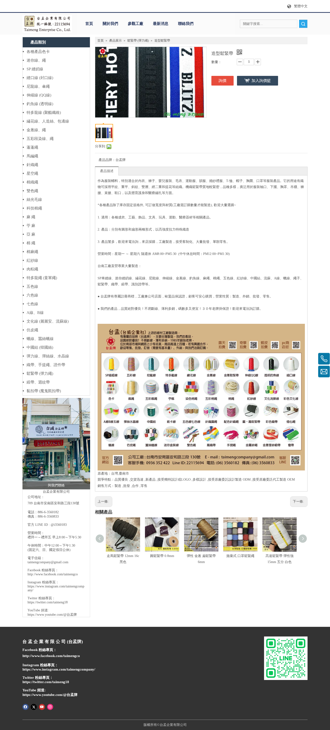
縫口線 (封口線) (40, 78)
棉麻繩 (32, 252)
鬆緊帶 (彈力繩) (40, 373)
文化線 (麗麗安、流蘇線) (48, 321)
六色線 (32, 295)
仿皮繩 (32, 330)
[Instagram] (50, 706)
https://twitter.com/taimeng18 (48, 602)
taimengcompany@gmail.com (48, 562)
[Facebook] (25, 706)
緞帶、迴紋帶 (38, 382)
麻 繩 (31, 217)
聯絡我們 (186, 24)
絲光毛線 (34, 199)
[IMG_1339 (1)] (56, 443)
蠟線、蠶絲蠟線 (40, 339)
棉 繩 (31, 243)
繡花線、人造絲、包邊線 (48, 121)
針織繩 (32, 165)
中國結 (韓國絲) (40, 347)
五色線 (32, 286)
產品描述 (107, 171)
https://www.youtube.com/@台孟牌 (52, 614)
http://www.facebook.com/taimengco (53, 574)
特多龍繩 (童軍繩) (42, 278)
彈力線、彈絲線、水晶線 (48, 356)
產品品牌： (107, 160)
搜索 (303, 24)
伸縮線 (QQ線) (39, 95)
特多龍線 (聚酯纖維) (44, 112)
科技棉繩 (34, 208)
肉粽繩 (32, 269)
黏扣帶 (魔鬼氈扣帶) (44, 391)
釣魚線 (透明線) (40, 104)
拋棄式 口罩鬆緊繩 (240, 556)
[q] (47, 24)
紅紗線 (32, 260)
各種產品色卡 (38, 52)
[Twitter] (34, 706)
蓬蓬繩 (32, 147)
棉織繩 (32, 182)
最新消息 (160, 24)
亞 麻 (31, 234)
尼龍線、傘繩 (38, 86)
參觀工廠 (135, 24)
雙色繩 (32, 191)
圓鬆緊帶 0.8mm (162, 556)
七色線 (32, 304)
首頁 (89, 24)
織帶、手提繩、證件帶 (46, 365)
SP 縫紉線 (35, 69)
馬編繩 (32, 156)
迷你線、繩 (36, 60)
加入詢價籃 (261, 81)
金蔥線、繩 (36, 130)
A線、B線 (35, 313)
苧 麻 (31, 226)
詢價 (222, 81)
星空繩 (32, 173)
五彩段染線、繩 (40, 139)
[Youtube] (42, 706)
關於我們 (110, 24)
